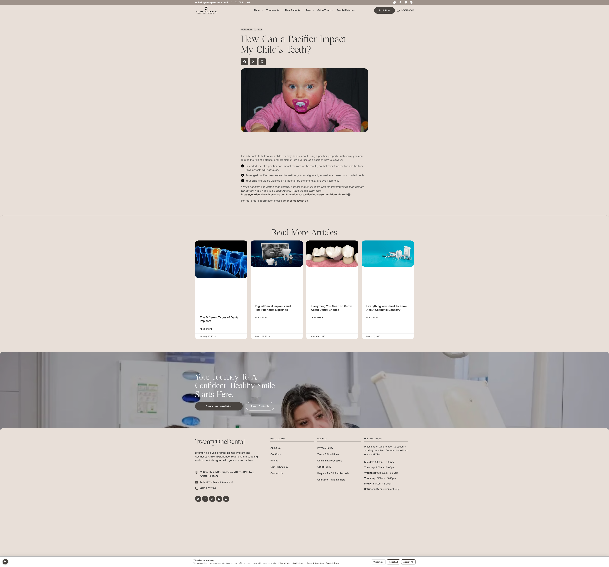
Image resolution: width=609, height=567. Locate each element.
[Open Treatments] (281, 10)
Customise (378, 562)
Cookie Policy (299, 563)
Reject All (393, 562)
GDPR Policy (324, 466)
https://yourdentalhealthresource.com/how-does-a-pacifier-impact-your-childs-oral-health (294, 194)
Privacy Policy (325, 447)
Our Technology (279, 466)
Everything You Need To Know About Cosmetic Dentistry (386, 307)
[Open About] (262, 10)
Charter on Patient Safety (331, 479)
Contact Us (276, 473)
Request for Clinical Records (333, 473)
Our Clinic (275, 454)
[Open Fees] (313, 10)
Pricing (274, 460)
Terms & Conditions (328, 454)
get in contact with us (295, 200)
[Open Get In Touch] (333, 10)
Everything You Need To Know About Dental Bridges (331, 307)
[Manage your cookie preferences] (5, 561)
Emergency (407, 9)
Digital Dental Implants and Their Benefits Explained (273, 307)
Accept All (408, 562)
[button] (244, 61)
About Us (275, 447)
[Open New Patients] (302, 10)
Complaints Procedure (329, 460)
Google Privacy (332, 563)
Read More (206, 329)
